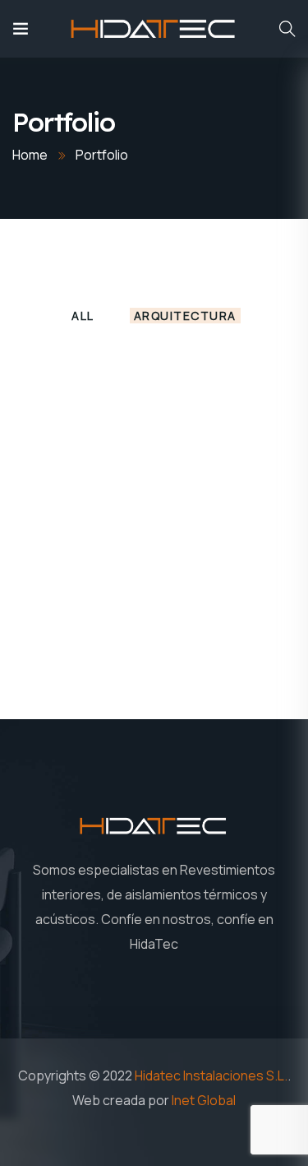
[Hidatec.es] (154, 29)
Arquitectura (185, 315)
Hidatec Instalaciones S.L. (211, 1075)
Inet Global (204, 1100)
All (82, 315)
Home (30, 155)
